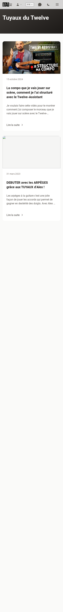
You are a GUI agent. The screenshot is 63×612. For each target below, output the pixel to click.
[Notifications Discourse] (40, 4)
